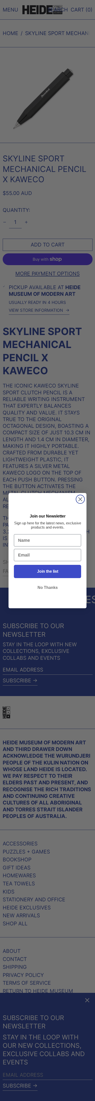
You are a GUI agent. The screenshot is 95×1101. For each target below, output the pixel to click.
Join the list (47, 571)
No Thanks (48, 587)
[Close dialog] (80, 499)
